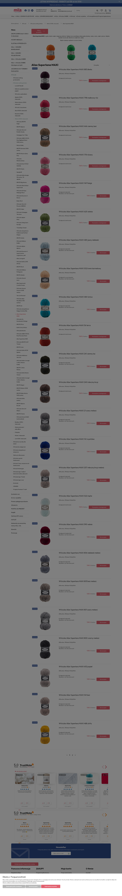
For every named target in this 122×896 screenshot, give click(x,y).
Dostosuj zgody (33, 886)
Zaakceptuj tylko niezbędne (14, 886)
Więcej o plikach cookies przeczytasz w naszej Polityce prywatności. (20, 882)
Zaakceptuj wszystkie (51, 886)
